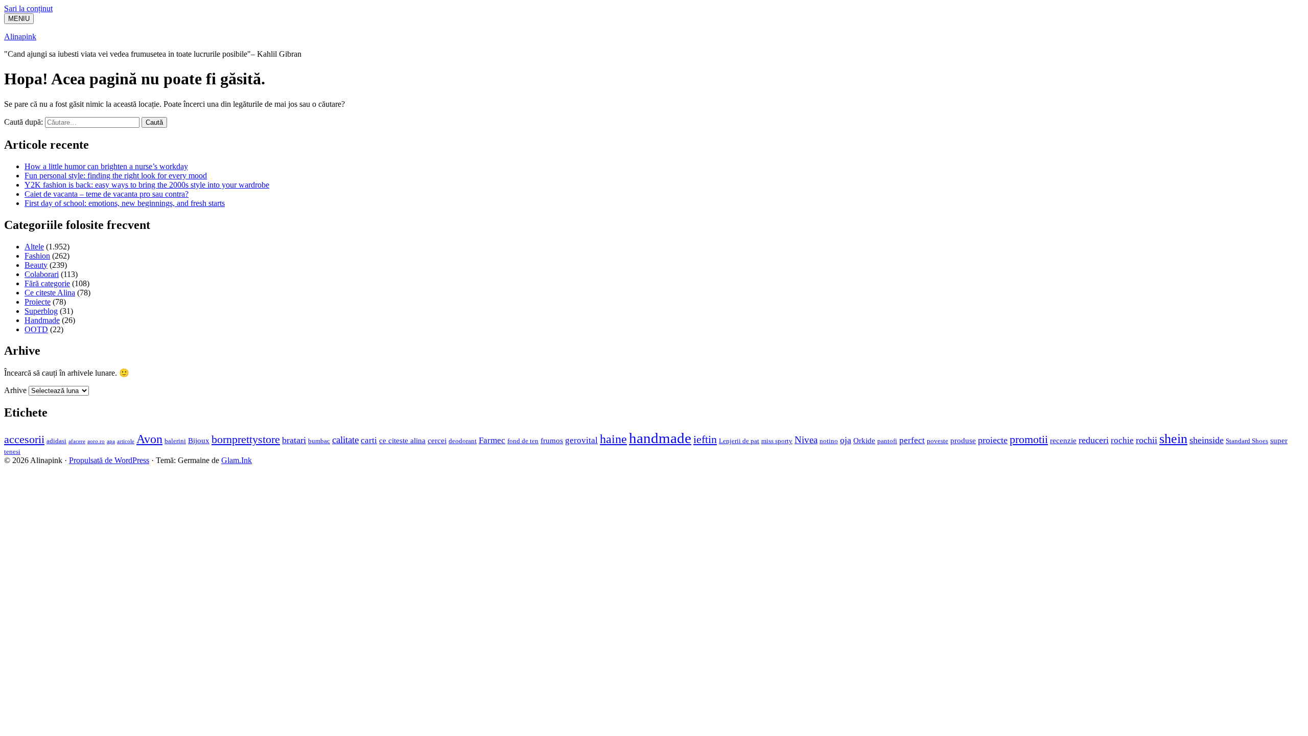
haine (613, 439)
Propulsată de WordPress (109, 460)
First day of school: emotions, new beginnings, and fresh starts (125, 203)
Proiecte (38, 301)
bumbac (319, 441)
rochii (1146, 440)
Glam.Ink (236, 460)
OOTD (36, 329)
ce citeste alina (402, 440)
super (1279, 440)
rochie (1122, 440)
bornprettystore (246, 439)
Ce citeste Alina (50, 292)
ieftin (705, 439)
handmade (660, 438)
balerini (175, 441)
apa (111, 441)
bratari (294, 440)
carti (369, 440)
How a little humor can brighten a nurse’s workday (106, 166)
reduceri (1094, 440)
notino (829, 441)
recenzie (1063, 440)
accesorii (24, 439)
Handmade (42, 320)
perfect (912, 440)
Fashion (37, 255)
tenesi (12, 451)
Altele (34, 246)
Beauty (36, 265)
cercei (437, 440)
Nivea (806, 439)
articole (125, 441)
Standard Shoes (1247, 441)
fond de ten (523, 441)
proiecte (993, 440)
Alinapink (20, 36)
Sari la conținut (28, 8)
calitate (345, 439)
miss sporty (776, 441)
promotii (1029, 439)
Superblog (41, 311)
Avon (149, 439)
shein (1173, 438)
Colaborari (42, 274)
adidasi (56, 441)
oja (845, 440)
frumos (552, 440)
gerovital (581, 440)
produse (963, 440)
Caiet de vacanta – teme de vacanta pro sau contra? (107, 194)
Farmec (492, 440)
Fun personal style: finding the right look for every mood (116, 175)
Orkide (864, 440)
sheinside (1206, 440)
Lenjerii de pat (739, 441)
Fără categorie (47, 283)
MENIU (19, 18)
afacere (76, 441)
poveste (937, 441)
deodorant (463, 441)
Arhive (15, 390)
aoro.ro (96, 441)
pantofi (887, 441)
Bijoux (198, 440)
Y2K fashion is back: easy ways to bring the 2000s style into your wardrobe (147, 184)
